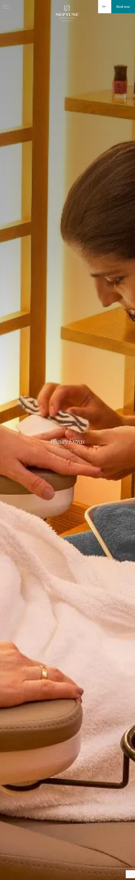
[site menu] (6, 6)
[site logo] (67, 13)
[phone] (83, 6)
